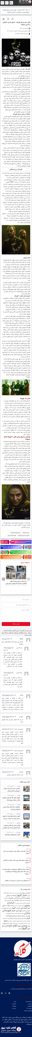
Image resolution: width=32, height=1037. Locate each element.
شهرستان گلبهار (21, 913)
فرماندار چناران (16, 916)
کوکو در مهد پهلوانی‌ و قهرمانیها (12, 835)
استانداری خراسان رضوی (17, 898)
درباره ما (14, 1008)
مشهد (5, 920)
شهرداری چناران (26, 911)
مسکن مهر (10, 921)
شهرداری (4, 908)
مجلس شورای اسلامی (18, 921)
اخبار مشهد (9, 893)
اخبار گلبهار (22, 895)
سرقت (12, 906)
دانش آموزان (21, 906)
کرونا (19, 925)
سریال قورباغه (26, 533)
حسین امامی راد (19, 903)
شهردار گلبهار (8, 908)
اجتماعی (14, 1004)
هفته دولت (14, 923)
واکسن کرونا (9, 923)
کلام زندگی (21, 10)
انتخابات (16, 900)
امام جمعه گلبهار (23, 900)
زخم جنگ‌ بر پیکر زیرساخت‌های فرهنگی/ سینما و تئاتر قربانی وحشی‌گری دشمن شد (16, 583)
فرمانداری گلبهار (13, 918)
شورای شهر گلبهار (14, 913)
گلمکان (19, 929)
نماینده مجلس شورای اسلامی (23, 923)
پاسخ (9, 639)
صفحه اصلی (29, 1001)
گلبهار (24, 928)
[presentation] (28, 579)
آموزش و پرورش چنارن (16, 893)
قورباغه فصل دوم (12, 535)
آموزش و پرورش (25, 893)
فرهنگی (14, 1006)
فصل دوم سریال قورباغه (23, 535)
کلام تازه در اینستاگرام (16, 169)
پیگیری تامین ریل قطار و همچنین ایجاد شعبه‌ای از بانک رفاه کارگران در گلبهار (11, 828)
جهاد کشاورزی (10, 900)
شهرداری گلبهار (16, 910)
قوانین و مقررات (28, 1011)
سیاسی (30, 1004)
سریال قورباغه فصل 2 (15, 533)
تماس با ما (29, 1008)
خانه (26, 10)
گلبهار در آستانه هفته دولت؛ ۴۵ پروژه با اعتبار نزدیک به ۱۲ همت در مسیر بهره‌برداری (11, 818)
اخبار (15, 1001)
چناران (24, 926)
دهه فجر (16, 906)
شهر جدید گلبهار (17, 908)
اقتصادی (30, 1006)
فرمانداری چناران (22, 918)
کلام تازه (12, 926)
